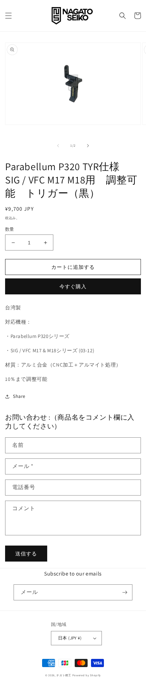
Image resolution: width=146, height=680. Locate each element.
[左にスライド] (58, 145)
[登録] (124, 592)
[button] (8, 15)
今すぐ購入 (73, 286)
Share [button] (19, 396)
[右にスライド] (87, 145)
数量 (9, 229)
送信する (26, 553)
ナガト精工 (63, 675)
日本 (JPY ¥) (69, 638)
